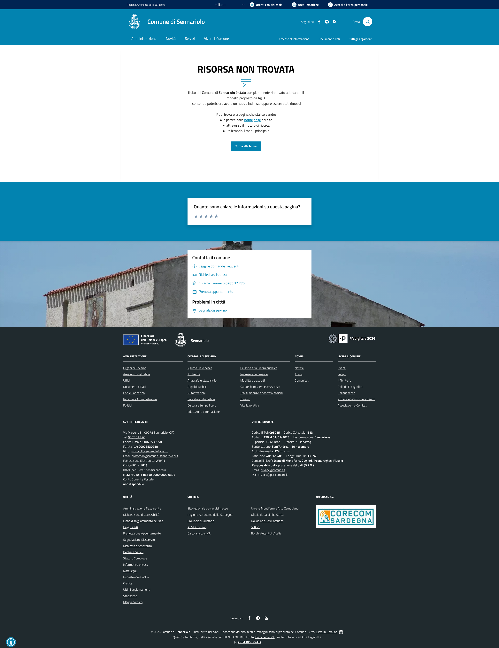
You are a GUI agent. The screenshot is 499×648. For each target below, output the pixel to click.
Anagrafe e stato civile (202, 380)
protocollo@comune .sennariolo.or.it (155, 456)
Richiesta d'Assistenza (137, 545)
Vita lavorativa (249, 405)
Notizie (299, 368)
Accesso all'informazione (294, 39)
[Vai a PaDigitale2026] (352, 338)
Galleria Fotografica (350, 386)
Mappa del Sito (132, 602)
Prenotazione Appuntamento (142, 533)
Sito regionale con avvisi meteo (208, 508)
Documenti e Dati (134, 386)
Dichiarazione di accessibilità (141, 514)
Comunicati (302, 380)
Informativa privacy (135, 564)
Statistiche (130, 595)
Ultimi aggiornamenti (136, 589)
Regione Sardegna (146, 5)
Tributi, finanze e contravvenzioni (261, 393)
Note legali (130, 570)
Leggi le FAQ (131, 527)
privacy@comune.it (272, 470)
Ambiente (194, 374)
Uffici (126, 380)
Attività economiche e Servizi (356, 399)
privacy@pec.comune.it (273, 474)
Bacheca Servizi (133, 552)
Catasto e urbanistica (201, 399)
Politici (127, 405)
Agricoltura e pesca (200, 368)
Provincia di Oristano (201, 520)
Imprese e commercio (254, 374)
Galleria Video (346, 393)
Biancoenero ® (264, 637)
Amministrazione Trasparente (142, 508)
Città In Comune (326, 631)
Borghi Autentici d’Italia (266, 533)
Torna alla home (246, 146)
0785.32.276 (136, 437)
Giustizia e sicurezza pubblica (258, 368)
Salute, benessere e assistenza (260, 386)
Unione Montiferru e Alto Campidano (274, 508)
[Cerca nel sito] (367, 21)
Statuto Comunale (135, 558)
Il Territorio (344, 380)
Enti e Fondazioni (134, 393)
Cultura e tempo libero (202, 405)
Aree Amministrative (136, 374)
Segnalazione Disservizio (139, 539)
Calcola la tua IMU (199, 533)
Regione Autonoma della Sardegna (210, 514)
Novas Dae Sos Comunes (267, 520)
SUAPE (255, 527)
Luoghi (342, 374)
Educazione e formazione (204, 411)
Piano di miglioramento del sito (143, 520)
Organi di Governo (134, 368)
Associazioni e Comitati (352, 405)
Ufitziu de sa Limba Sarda (267, 514)
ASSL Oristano (197, 527)
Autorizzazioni (196, 393)
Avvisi (298, 374)
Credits (127, 583)
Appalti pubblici (197, 386)
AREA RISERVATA (249, 642)
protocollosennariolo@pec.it (149, 451)
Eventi (342, 368)
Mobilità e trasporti (252, 380)
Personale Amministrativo (140, 399)
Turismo (245, 399)
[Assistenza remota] (341, 631)
